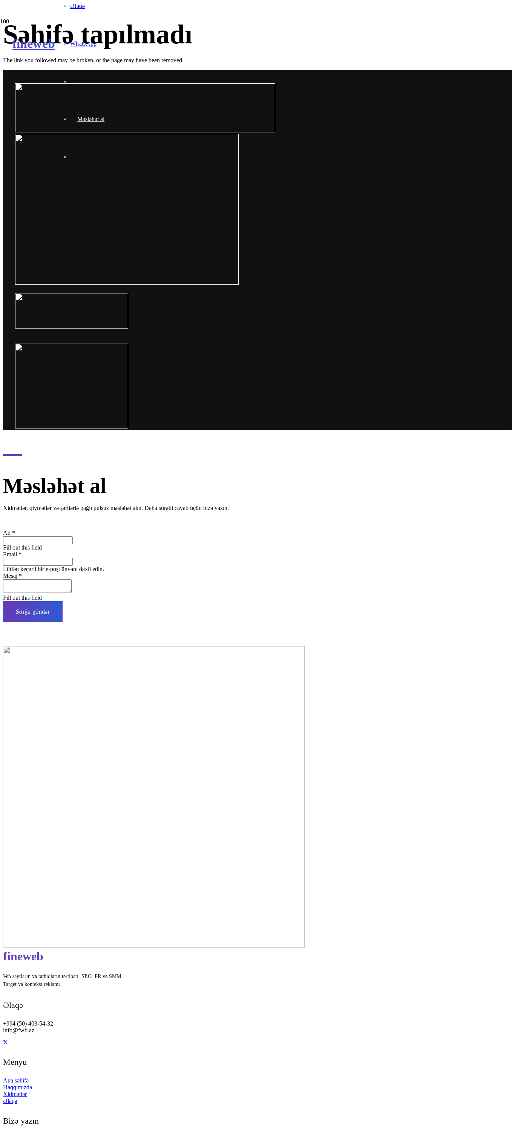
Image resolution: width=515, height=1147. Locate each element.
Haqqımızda (17, 1087)
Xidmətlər (15, 1094)
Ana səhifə (16, 1080)
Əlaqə (10, 1101)
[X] (5, 1042)
